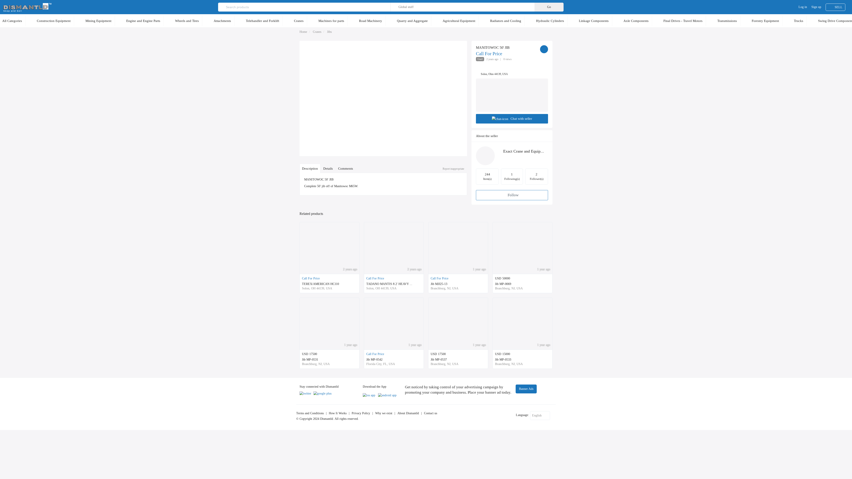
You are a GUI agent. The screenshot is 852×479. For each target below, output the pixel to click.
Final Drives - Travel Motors (682, 21)
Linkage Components (594, 21)
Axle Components (636, 21)
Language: (522, 415)
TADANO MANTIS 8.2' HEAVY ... (389, 284)
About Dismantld (408, 413)
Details (328, 168)
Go (549, 7)
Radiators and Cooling (505, 21)
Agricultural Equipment (459, 21)
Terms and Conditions (310, 413)
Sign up (816, 7)
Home (303, 31)
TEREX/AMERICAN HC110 (320, 284)
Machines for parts (331, 21)
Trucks (798, 21)
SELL (838, 7)
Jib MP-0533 (503, 359)
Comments (345, 168)
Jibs (329, 31)
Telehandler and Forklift (262, 21)
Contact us (430, 413)
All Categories (12, 21)
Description (310, 168)
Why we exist (383, 413)
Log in (803, 7)
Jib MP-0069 (503, 284)
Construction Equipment (54, 21)
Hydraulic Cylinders (550, 21)
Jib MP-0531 (310, 359)
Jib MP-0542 (374, 359)
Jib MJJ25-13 (439, 284)
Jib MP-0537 (439, 359)
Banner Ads (526, 389)
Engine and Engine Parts (143, 21)
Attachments (222, 21)
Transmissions (727, 21)
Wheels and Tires (187, 21)
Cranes (299, 21)
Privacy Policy (361, 413)
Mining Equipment (98, 21)
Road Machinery (370, 21)
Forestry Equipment (765, 21)
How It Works (338, 413)
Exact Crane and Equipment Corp (530, 151)
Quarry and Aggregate (412, 21)
